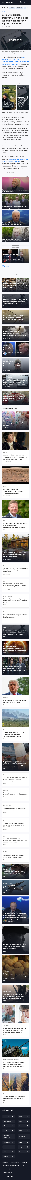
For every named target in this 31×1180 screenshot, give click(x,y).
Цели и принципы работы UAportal (11, 1165)
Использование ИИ (7, 1172)
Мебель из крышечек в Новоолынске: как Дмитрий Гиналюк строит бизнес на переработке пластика (15, 616)
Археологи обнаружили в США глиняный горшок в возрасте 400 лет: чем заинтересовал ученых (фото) (15, 779)
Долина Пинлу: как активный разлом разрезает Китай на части (14, 1098)
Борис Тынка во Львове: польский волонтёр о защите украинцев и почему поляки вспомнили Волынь (14, 585)
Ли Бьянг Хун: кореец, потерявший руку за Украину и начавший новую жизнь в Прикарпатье (15, 570)
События (12, 7)
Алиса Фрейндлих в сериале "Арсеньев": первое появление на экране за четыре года (15, 457)
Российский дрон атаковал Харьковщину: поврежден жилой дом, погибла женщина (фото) (15, 600)
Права (23, 1165)
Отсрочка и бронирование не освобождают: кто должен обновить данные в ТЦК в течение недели (13, 855)
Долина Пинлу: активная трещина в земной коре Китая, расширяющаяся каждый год (13, 825)
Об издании (5, 1162)
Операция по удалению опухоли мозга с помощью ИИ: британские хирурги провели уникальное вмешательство (15, 525)
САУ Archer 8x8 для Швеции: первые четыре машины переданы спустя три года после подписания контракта (14, 1064)
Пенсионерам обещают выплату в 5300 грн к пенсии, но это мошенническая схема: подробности (15, 1030)
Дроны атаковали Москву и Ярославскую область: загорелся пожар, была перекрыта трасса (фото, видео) (15, 734)
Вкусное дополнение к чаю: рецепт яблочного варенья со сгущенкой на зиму (15, 793)
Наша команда (24, 1162)
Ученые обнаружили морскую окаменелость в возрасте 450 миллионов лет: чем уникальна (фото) (15, 840)
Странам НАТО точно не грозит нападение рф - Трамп (14, 701)
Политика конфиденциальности (10, 1169)
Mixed (3, 11)
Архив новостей (15, 1162)
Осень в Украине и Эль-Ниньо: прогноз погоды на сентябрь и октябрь (14, 808)
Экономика (19, 7)
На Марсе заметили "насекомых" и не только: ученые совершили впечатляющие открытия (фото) (15, 491)
